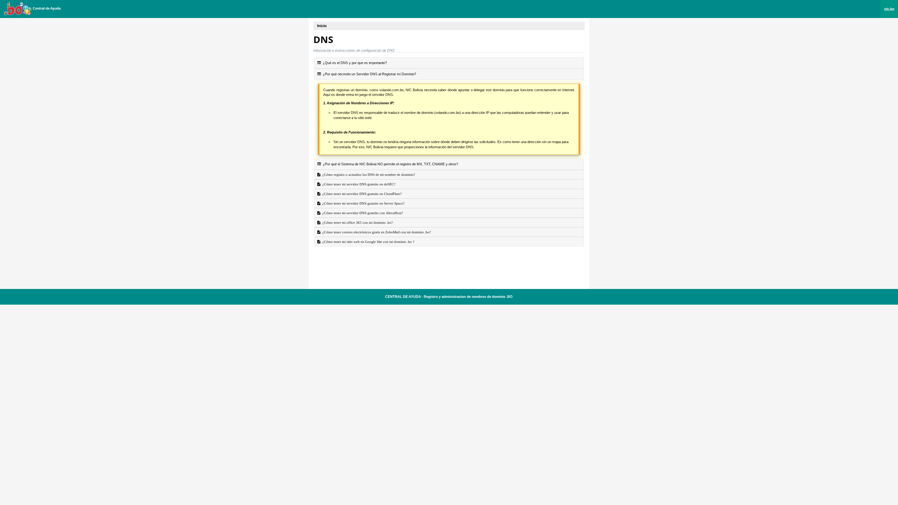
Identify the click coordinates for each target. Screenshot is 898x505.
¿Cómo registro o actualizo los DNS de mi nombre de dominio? (367, 174)
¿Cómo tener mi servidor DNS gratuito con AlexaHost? (361, 213)
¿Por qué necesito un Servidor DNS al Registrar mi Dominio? (368, 74)
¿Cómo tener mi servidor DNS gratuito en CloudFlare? (361, 193)
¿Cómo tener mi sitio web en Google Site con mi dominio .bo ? (367, 241)
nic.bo (889, 9)
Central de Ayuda (46, 8)
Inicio (322, 26)
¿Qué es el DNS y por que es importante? (354, 63)
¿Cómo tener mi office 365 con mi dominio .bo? (356, 222)
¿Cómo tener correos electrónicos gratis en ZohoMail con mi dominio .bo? (375, 232)
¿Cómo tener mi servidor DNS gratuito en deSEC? (357, 184)
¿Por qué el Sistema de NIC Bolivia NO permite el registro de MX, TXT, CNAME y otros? (389, 164)
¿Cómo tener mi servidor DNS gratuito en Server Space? (362, 203)
